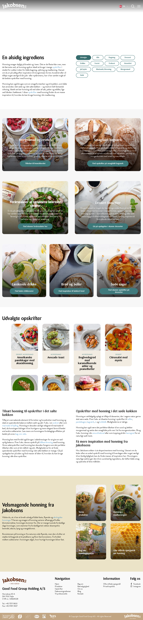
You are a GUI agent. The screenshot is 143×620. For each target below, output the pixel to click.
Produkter (58, 586)
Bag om (80, 584)
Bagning (112, 58)
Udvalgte (83, 58)
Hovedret (127, 63)
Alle (97, 58)
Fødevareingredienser (63, 591)
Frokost (112, 63)
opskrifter (32, 92)
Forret (97, 63)
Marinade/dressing (103, 69)
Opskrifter (59, 589)
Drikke (82, 63)
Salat (82, 75)
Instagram (137, 586)
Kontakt (80, 594)
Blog (79, 591)
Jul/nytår (83, 69)
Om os (80, 589)
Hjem (57, 584)
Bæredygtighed (83, 586)
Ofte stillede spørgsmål (112, 584)
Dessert (128, 58)
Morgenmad (125, 69)
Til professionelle (61, 594)
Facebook (137, 584)
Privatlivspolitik (109, 586)
